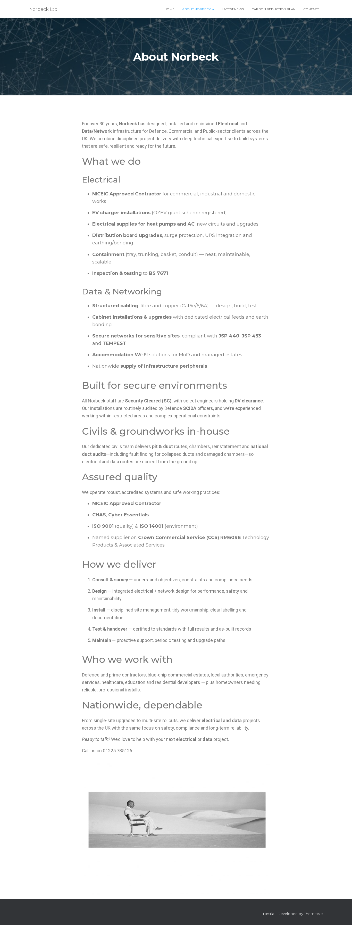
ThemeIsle (313, 913)
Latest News (233, 9)
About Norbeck (197, 9)
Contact (311, 9)
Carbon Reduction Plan (274, 9)
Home (169, 9)
